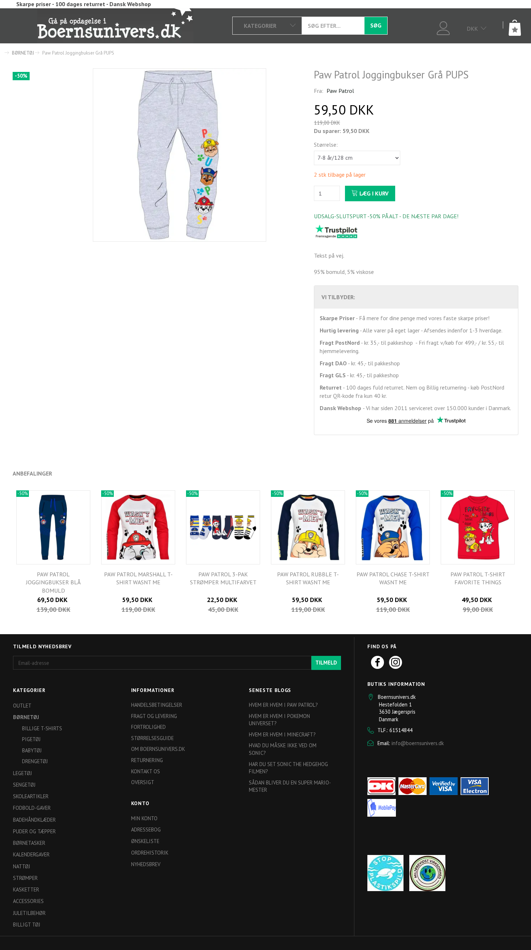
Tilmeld (326, 662)
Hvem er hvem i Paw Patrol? (283, 704)
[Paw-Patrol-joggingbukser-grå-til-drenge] (179, 155)
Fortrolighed (148, 726)
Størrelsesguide (152, 738)
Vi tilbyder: (338, 297)
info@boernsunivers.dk (418, 743)
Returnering (147, 760)
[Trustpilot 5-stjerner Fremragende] (336, 231)
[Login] (443, 27)
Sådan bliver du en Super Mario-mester (290, 786)
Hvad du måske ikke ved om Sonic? (282, 749)
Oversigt (142, 782)
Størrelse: (326, 144)
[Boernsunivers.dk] (115, 25)
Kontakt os (145, 771)
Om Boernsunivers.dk (158, 748)
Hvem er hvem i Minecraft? (282, 734)
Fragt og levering (154, 716)
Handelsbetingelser (156, 704)
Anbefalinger (32, 473)
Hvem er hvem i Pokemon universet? (279, 720)
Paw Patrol (340, 90)
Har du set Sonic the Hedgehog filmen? (288, 768)
